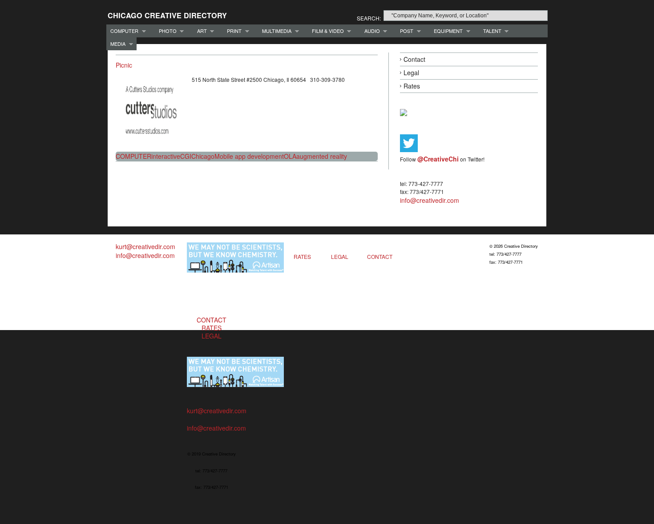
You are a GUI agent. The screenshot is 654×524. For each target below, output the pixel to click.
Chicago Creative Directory (167, 15)
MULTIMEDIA (274, 31)
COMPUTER (122, 31)
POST (404, 31)
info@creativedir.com (429, 200)
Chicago (202, 156)
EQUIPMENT (446, 31)
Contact (414, 59)
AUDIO (370, 31)
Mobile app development (249, 156)
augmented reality (321, 156)
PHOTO (166, 31)
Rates (412, 85)
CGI (185, 156)
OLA (290, 156)
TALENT (490, 31)
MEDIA (115, 44)
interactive (165, 156)
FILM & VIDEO (326, 31)
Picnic (124, 64)
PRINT (232, 31)
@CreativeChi (438, 158)
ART (200, 31)
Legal (411, 72)
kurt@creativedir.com (145, 246)
